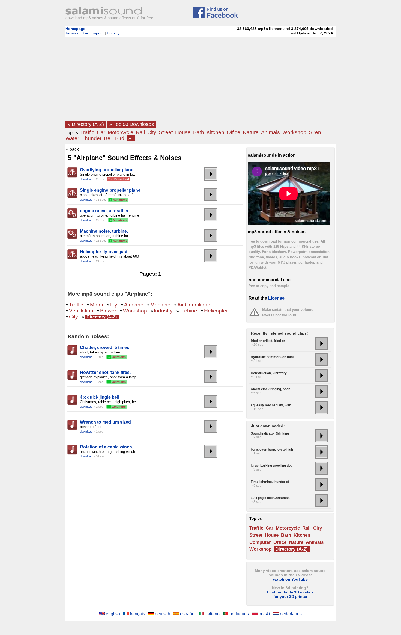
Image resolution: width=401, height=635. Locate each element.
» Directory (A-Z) (85, 124)
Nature (251, 132)
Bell (108, 138)
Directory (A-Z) (101, 317)
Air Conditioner (194, 305)
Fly (113, 305)
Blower (108, 311)
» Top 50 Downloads (131, 124)
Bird (119, 138)
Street (166, 132)
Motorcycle (120, 132)
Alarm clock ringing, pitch (270, 389)
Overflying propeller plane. (107, 169)
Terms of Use (76, 33)
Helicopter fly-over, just (103, 251)
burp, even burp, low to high (272, 449)
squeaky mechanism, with (271, 405)
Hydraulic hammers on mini (272, 357)
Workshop (294, 132)
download (86, 179)
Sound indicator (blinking (270, 433)
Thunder (91, 138)
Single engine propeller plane (110, 190)
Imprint (98, 33)
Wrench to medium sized (105, 422)
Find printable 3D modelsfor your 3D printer (290, 594)
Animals (270, 132)
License (276, 298)
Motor (96, 305)
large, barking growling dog (271, 466)
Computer (260, 542)
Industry (163, 311)
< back (72, 149)
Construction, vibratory (269, 373)
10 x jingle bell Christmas (270, 498)
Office (233, 132)
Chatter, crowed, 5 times (104, 347)
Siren (315, 132)
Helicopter (216, 311)
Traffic (87, 132)
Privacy (113, 33)
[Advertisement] (200, 80)
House (183, 132)
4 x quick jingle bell (99, 397)
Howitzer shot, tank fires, (105, 372)
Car (101, 132)
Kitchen (215, 132)
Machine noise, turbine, (104, 231)
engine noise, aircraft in (104, 210)
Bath (198, 132)
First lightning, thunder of (270, 482)
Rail (140, 132)
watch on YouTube (290, 579)
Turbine (188, 311)
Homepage (75, 28)
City (151, 132)
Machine (160, 305)
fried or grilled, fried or (268, 341)
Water (72, 138)
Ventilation (81, 311)
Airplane (133, 305)
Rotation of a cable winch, (106, 447)
